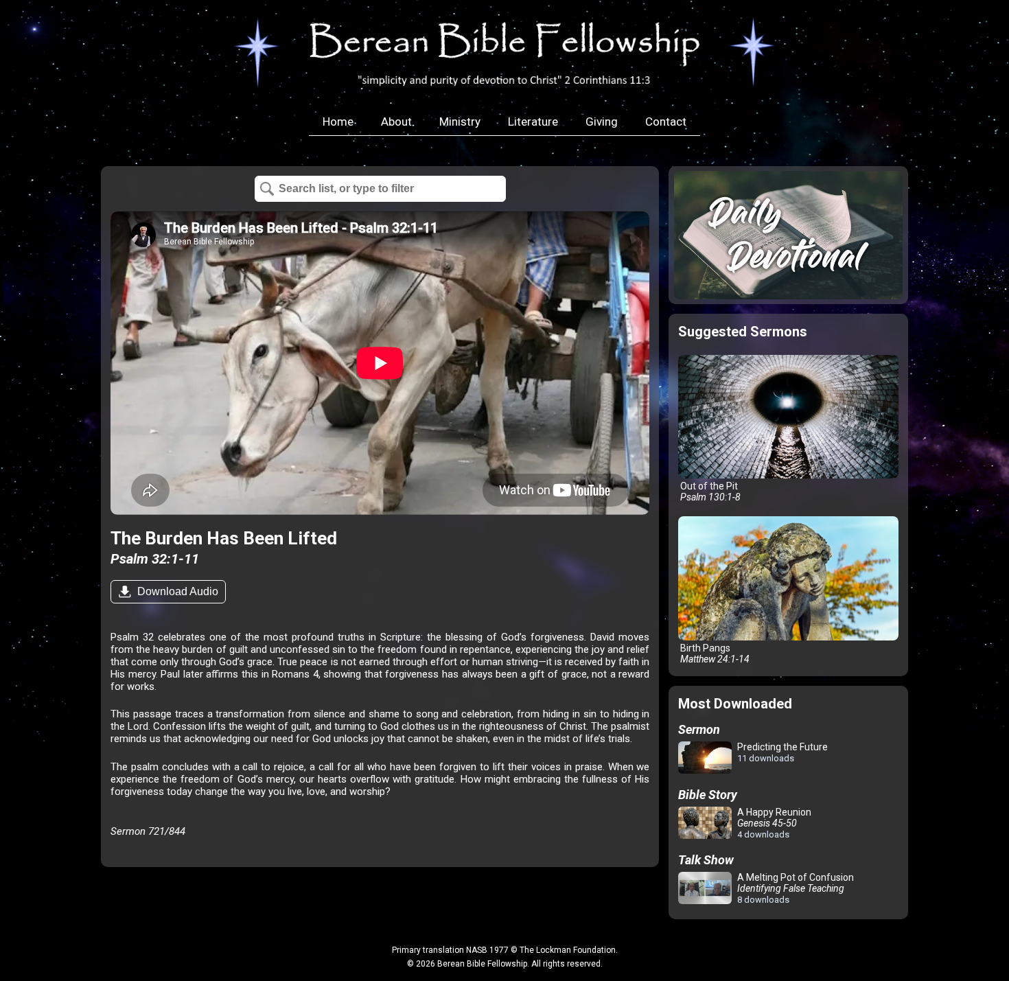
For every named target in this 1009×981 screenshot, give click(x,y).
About (396, 121)
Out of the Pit (709, 492)
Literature (533, 121)
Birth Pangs (714, 654)
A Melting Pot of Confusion (794, 888)
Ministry (459, 121)
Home (338, 121)
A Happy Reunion (773, 823)
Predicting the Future (781, 752)
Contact (665, 121)
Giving (601, 121)
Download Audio (176, 591)
